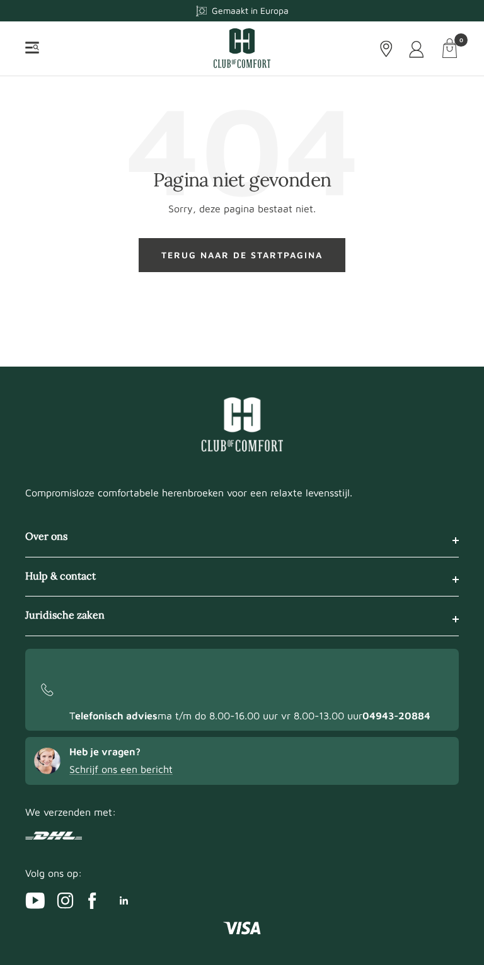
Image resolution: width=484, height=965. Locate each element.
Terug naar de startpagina (242, 254)
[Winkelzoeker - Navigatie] (386, 48)
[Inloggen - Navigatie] (417, 49)
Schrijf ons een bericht (121, 769)
